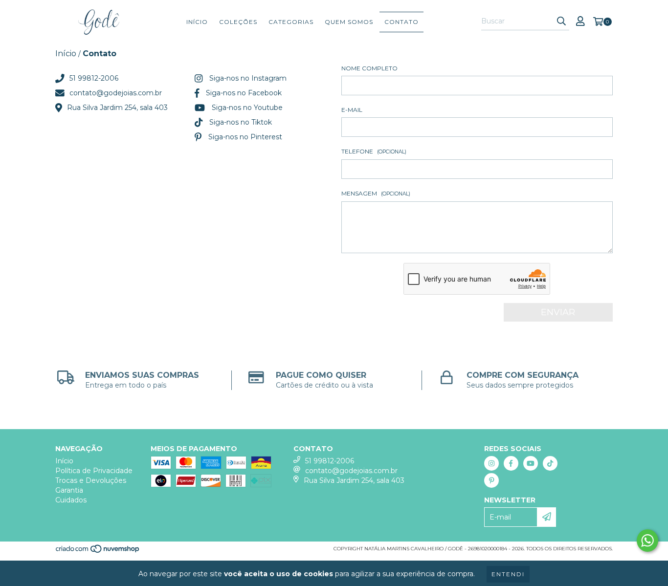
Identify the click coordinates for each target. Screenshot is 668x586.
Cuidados (71, 500)
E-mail (351, 109)
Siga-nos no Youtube (247, 107)
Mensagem (375, 193)
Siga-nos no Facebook (244, 92)
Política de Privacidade (94, 470)
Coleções (238, 21)
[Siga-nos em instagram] (491, 463)
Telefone (373, 151)
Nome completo (369, 68)
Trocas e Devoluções (90, 480)
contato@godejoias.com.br (115, 92)
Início (197, 21)
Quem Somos (349, 21)
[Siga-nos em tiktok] (550, 463)
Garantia (69, 490)
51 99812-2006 (93, 78)
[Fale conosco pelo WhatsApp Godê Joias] (647, 540)
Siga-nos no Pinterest (245, 136)
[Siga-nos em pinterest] (491, 480)
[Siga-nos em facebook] (511, 463)
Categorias (290, 21)
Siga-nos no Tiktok (240, 122)
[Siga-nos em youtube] (530, 463)
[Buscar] (561, 21)
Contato (401, 21)
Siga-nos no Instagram (248, 78)
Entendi (508, 574)
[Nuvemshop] (98, 551)
